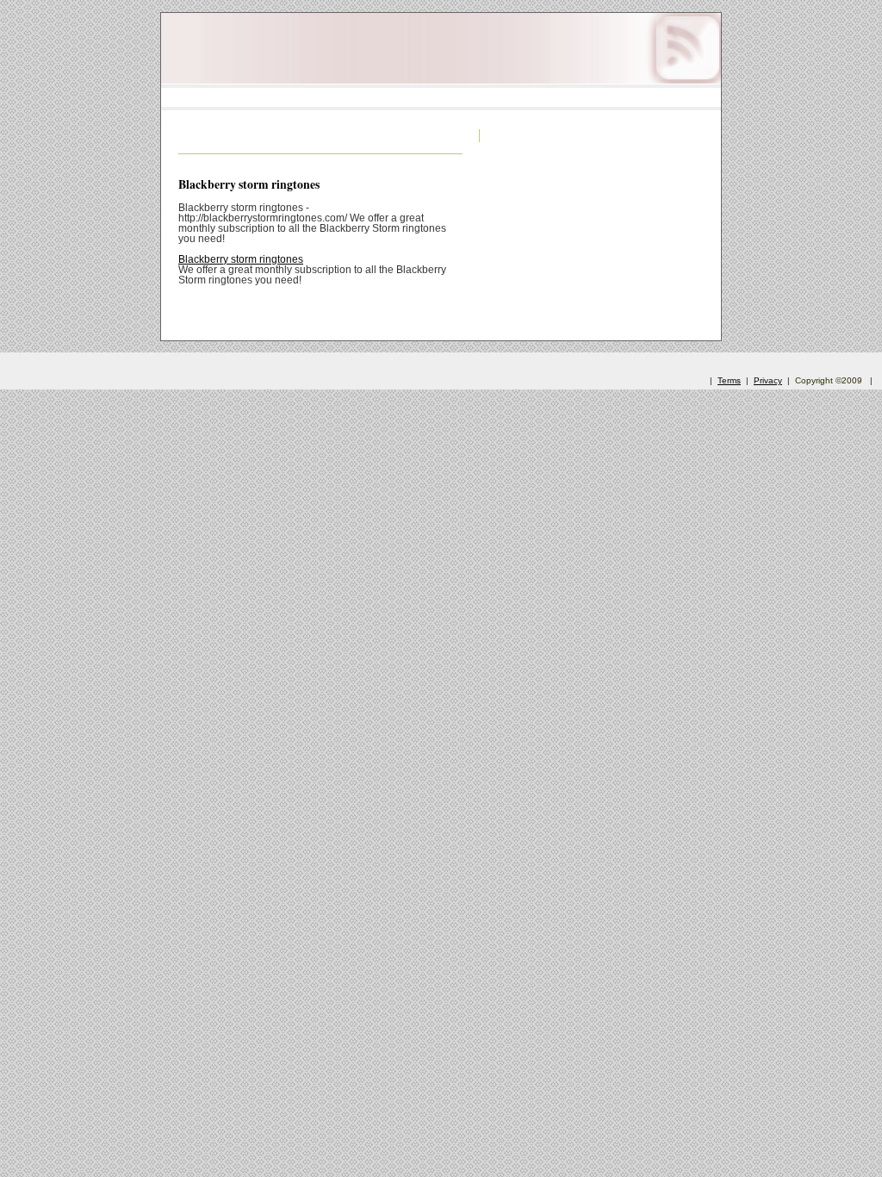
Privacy (768, 380)
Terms (729, 380)
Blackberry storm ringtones (249, 184)
